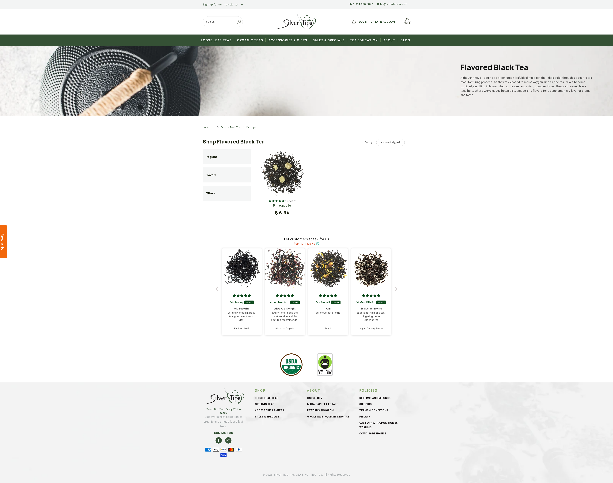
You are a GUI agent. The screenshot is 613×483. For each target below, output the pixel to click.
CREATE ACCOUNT (384, 21)
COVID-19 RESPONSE (372, 433)
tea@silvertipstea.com (393, 4)
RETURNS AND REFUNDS (374, 398)
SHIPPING (365, 404)
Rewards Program (320, 410)
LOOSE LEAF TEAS (266, 398)
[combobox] (223, 21)
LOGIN (363, 21)
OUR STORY (314, 398)
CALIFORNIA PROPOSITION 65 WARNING (378, 425)
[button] (218, 289)
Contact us (223, 433)
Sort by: (369, 142)
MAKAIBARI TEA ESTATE (322, 404)
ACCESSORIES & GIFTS (269, 410)
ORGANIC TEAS (264, 404)
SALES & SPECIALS (267, 416)
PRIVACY (365, 416)
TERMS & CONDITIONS (373, 410)
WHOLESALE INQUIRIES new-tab (328, 416)
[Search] (239, 21)
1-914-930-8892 (362, 4)
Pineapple (282, 205)
